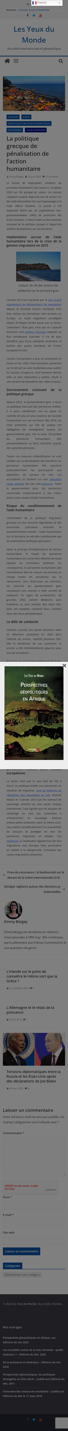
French (41, 2)
